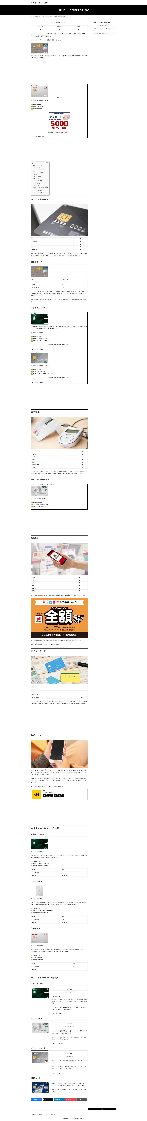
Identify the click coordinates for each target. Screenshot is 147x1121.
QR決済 (78, 27)
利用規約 (34, 1114)
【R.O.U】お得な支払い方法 (100, 25)
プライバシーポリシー (43, 1114)
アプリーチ (50, 792)
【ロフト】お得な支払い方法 (100, 33)
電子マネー (59, 27)
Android (57, 647)
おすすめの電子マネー (41, 173)
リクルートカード (40, 192)
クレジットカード (37, 166)
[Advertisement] (59, 71)
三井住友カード (39, 182)
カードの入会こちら (37, 382)
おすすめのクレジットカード (40, 180)
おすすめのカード (40, 169)
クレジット (40, 27)
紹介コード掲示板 (57, 1013)
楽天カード (38, 185)
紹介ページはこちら (58, 1043)
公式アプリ (36, 178)
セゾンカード (39, 190)
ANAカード (38, 193)
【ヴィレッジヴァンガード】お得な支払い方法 (104, 29)
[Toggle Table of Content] (46, 163)
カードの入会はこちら (38, 136)
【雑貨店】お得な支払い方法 (101, 22)
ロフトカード (39, 167)
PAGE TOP (142, 1085)
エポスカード (39, 183)
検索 (102, 1109)
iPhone (62, 647)
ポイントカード (37, 176)
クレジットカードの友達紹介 (40, 187)
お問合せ (53, 1114)
